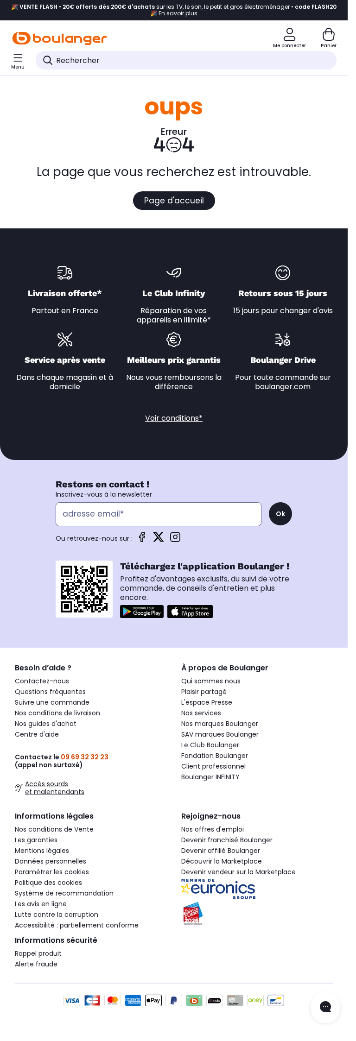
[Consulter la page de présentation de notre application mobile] (142, 611)
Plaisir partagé (204, 691)
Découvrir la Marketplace (221, 861)
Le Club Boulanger (210, 745)
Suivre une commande (52, 702)
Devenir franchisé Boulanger (227, 840)
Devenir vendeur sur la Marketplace (238, 872)
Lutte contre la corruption (56, 914)
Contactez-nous (42, 681)
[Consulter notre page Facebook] (141, 540)
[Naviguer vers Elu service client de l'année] (257, 913)
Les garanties (36, 840)
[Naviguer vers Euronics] (257, 889)
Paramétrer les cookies (52, 872)
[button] (19, 80)
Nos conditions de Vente (54, 829)
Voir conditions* (174, 418)
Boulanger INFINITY (210, 777)
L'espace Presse (206, 702)
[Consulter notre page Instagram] (175, 540)
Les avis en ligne (41, 904)
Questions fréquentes (50, 691)
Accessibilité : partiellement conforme (77, 925)
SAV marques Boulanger (220, 734)
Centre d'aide (37, 734)
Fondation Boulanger (214, 755)
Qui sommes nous (211, 681)
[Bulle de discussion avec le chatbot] (325, 1007)
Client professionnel (213, 766)
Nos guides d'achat (45, 723)
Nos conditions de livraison (57, 713)
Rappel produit (38, 953)
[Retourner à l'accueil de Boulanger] (59, 38)
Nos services (201, 713)
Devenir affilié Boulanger (220, 850)
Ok (280, 513)
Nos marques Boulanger (219, 723)
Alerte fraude (36, 964)
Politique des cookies (48, 882)
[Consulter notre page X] (158, 540)
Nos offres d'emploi (212, 829)
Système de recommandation (64, 893)
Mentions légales (42, 850)
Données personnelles (50, 861)
